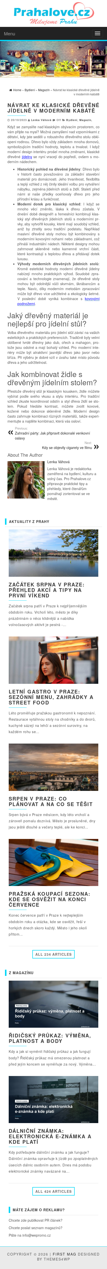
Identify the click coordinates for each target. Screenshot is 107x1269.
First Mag (64, 1254)
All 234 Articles (53, 954)
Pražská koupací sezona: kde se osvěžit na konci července (50, 899)
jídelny (27, 156)
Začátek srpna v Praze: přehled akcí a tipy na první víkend (47, 590)
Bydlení (71, 120)
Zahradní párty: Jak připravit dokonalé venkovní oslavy (52, 433)
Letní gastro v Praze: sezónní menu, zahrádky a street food (51, 697)
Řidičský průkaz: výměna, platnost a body (50, 1038)
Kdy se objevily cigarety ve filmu (67, 445)
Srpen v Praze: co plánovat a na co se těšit (51, 801)
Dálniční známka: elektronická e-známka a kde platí (50, 1136)
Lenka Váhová (41, 120)
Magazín (85, 120)
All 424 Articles (53, 1191)
